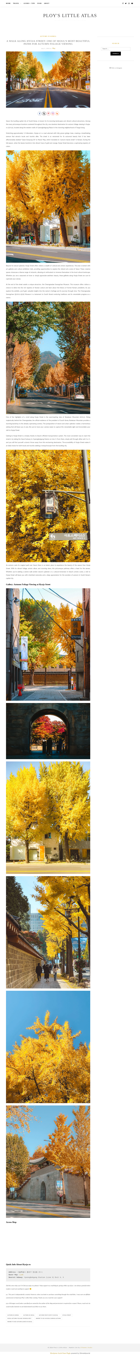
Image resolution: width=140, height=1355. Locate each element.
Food (39, 3)
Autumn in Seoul (28, 1315)
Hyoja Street (66, 1315)
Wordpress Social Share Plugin (60, 1353)
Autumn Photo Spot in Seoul (48, 1315)
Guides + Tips (29, 3)
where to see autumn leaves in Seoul (19, 1321)
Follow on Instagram (116, 68)
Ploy (53, 48)
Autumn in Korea (48, 36)
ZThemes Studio (86, 1347)
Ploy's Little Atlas (70, 15)
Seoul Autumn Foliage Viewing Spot (19, 1318)
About (46, 3)
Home (8, 3)
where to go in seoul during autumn (48, 1318)
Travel (16, 3)
